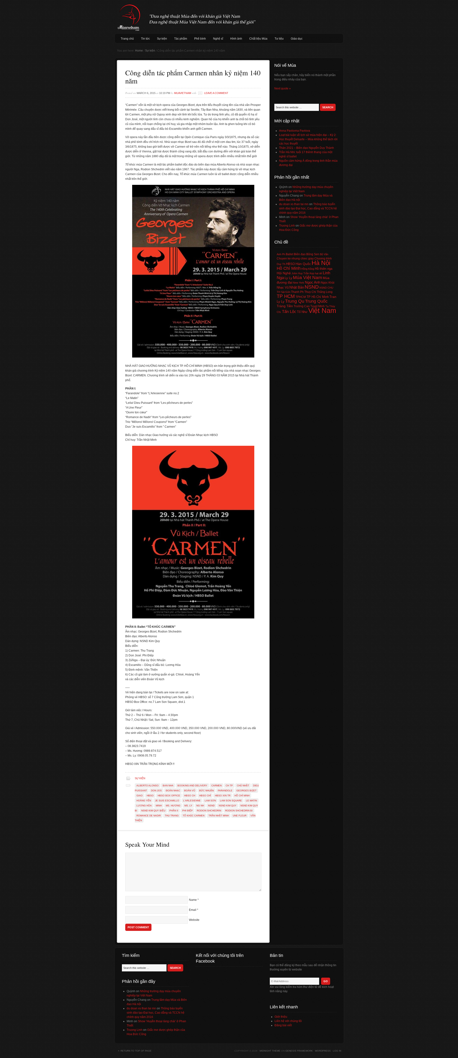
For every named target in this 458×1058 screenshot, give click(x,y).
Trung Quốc (316, 301)
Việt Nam (322, 310)
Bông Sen (312, 254)
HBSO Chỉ (205, 795)
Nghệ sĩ (218, 38)
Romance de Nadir (148, 815)
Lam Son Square (231, 800)
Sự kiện (162, 38)
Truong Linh (287, 225)
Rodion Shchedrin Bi (239, 810)
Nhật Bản (296, 287)
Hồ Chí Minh (242, 795)
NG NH (200, 805)
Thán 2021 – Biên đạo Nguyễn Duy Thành (306, 148)
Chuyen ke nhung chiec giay (295, 258)
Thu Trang (172, 815)
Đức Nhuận (206, 790)
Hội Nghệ (284, 273)
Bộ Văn (324, 254)
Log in (337, 1050)
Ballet (289, 254)
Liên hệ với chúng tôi (288, 1021)
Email (192, 910)
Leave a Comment (216, 93)
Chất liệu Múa (258, 38)
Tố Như (302, 312)
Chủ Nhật (243, 785)
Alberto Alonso (147, 785)
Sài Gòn (285, 291)
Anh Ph (281, 254)
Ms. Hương (173, 805)
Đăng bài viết (283, 1025)
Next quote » (282, 88)
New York (298, 282)
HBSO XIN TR (222, 795)
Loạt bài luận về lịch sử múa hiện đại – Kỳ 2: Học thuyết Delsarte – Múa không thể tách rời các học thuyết (308, 139)
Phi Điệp (187, 810)
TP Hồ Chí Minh (318, 297)
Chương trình (323, 258)
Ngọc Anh (312, 282)
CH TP (229, 785)
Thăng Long (325, 292)
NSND (211, 805)
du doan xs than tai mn (293, 204)
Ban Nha (168, 785)
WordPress (323, 1050)
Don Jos (156, 790)
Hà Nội (321, 262)
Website (194, 920)
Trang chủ (127, 38)
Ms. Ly (188, 805)
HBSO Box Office (169, 795)
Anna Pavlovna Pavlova (294, 130)
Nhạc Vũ (283, 287)
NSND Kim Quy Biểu (153, 810)
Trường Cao (302, 306)
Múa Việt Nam (229, 16)
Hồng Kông (307, 268)
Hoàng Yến (143, 800)
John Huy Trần (300, 273)
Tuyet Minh (317, 306)
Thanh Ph (297, 292)
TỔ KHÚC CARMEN (193, 815)
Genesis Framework (299, 1050)
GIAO (139, 795)
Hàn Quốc (303, 264)
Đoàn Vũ (189, 790)
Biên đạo (300, 254)
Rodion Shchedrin (209, 810)
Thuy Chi (310, 292)
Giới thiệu (281, 1016)
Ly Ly (288, 278)
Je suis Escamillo (167, 800)
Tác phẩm (180, 38)
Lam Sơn (210, 800)
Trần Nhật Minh (218, 815)
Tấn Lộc (289, 311)
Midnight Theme (270, 1050)
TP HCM (286, 296)
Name (193, 900)
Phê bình (200, 38)
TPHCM (301, 296)
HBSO (150, 795)
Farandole (225, 790)
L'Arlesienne (192, 800)
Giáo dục (296, 38)
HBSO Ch (189, 795)
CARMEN (216, 785)
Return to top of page (135, 1050)
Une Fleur (239, 815)
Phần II (173, 810)
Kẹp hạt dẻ (316, 273)
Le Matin (251, 800)
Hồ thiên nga (323, 268)
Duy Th (281, 264)
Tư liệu (279, 38)
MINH (159, 805)
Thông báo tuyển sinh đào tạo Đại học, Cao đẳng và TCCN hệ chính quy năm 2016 (308, 208)
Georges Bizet (246, 790)
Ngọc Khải (327, 282)
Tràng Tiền (285, 306)
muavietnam (182, 93)
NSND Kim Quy (227, 805)
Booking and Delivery (192, 785)
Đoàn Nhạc (173, 790)
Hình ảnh (236, 38)
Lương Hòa (144, 805)
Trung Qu (294, 301)
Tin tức (145, 38)
